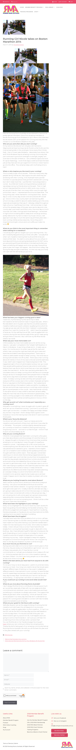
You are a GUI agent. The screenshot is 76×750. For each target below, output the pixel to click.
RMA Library (49, 7)
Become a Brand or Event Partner (37, 732)
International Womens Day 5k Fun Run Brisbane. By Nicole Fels (25, 641)
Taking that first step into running (15, 639)
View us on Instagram (60, 721)
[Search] (12, 2)
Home (22, 7)
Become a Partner (59, 735)
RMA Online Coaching (9, 725)
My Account (6, 729)
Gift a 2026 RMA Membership (36, 722)
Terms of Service (8, 743)
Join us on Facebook (59, 718)
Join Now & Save (59, 730)
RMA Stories (8, 635)
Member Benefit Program (34, 7)
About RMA (6, 718)
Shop (36, 11)
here (4, 624)
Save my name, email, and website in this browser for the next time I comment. (27, 689)
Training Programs (26, 11)
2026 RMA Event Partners (35, 727)
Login (55, 1)
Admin (16, 743)
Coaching (59, 7)
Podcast (5, 722)
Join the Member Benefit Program (37, 720)
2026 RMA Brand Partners (35, 725)
